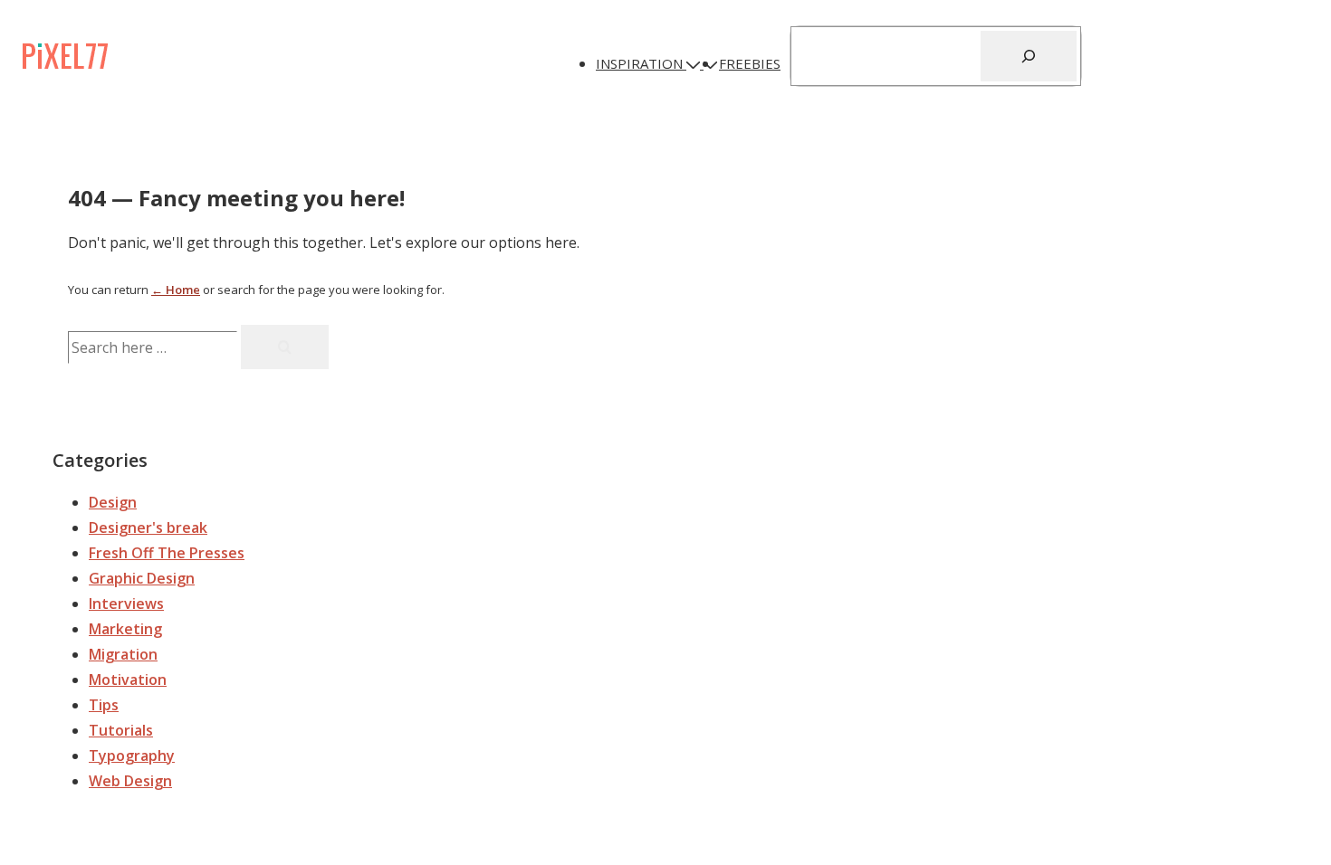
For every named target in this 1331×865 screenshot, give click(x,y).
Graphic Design (142, 578)
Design (113, 502)
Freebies (749, 63)
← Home (175, 289)
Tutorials (121, 730)
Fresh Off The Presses (166, 553)
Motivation (128, 679)
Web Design (130, 781)
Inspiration (639, 63)
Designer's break (148, 527)
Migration (123, 654)
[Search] (1029, 56)
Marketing (125, 629)
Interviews (126, 603)
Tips (104, 705)
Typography (132, 755)
